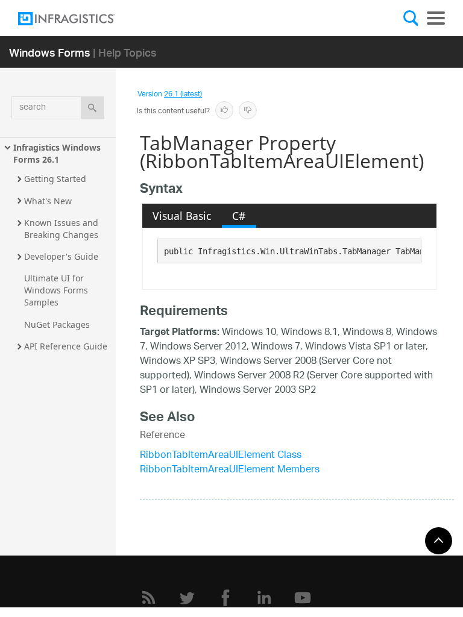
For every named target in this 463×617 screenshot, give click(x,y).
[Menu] (436, 18)
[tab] (182, 216)
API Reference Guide (65, 346)
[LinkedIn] (264, 598)
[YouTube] (303, 598)
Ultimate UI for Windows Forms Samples (57, 290)
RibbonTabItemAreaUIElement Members (230, 470)
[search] (92, 107)
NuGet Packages (57, 324)
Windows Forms (49, 52)
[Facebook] (225, 598)
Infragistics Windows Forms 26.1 (58, 153)
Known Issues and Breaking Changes (62, 228)
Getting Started (55, 178)
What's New (48, 201)
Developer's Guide (61, 256)
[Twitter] (187, 598)
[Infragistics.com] (78, 18)
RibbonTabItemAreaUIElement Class (220, 456)
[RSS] (148, 598)
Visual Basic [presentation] (182, 215)
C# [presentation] (238, 215)
